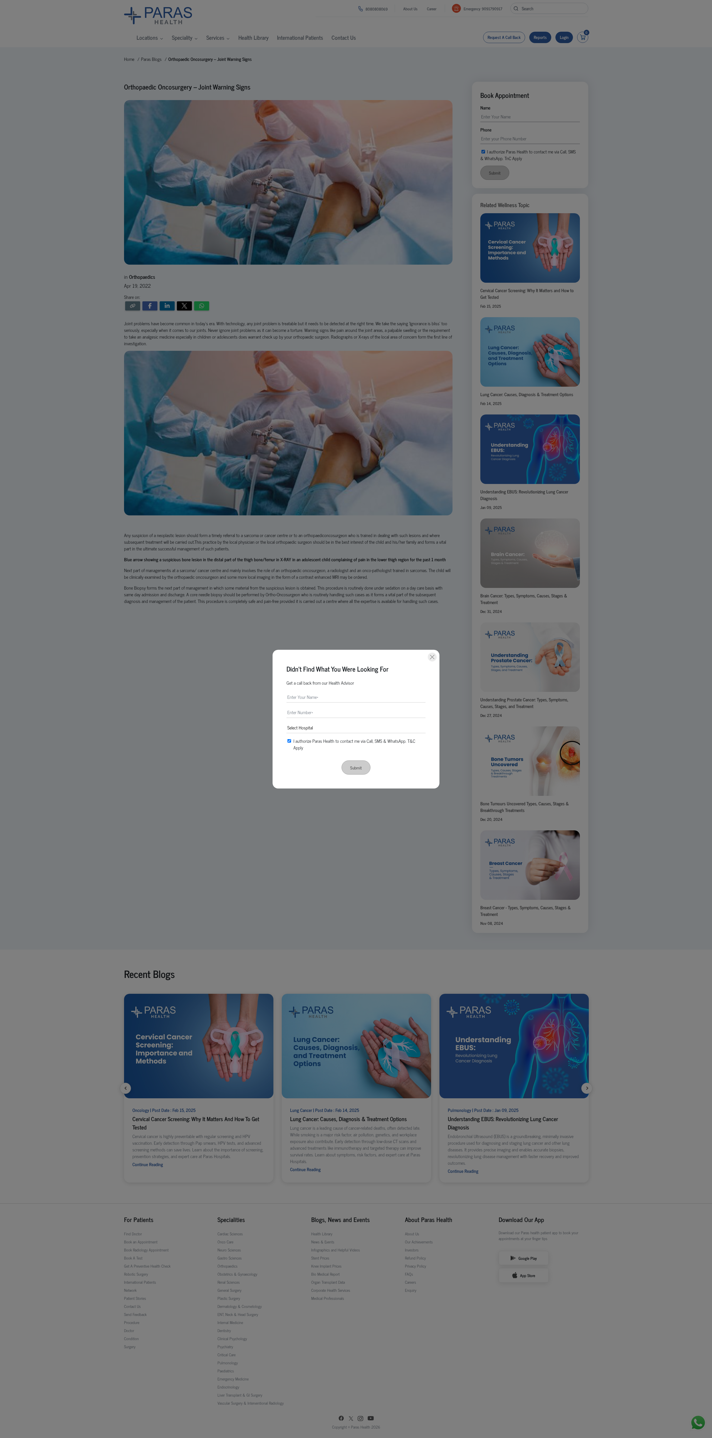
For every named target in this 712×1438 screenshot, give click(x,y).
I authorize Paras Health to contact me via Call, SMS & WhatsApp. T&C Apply (354, 744)
